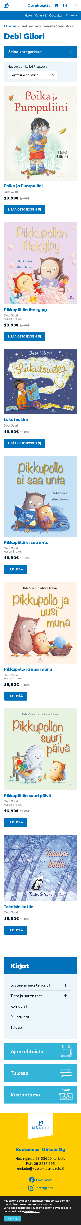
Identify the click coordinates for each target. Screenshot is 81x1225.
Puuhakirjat (19, 1016)
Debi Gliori (11, 192)
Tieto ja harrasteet (26, 995)
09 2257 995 (44, 1163)
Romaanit (18, 1006)
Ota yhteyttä (39, 5)
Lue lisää (15, 569)
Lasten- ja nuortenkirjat (30, 985)
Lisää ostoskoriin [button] (22, 209)
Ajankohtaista (27, 1051)
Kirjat (20, 966)
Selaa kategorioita (25, 51)
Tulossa (16, 1027)
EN (65, 5)
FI (56, 5)
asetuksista (32, 1211)
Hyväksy (12, 1218)
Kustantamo (25, 1095)
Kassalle (71, 15)
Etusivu (10, 26)
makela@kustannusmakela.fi (40, 1168)
